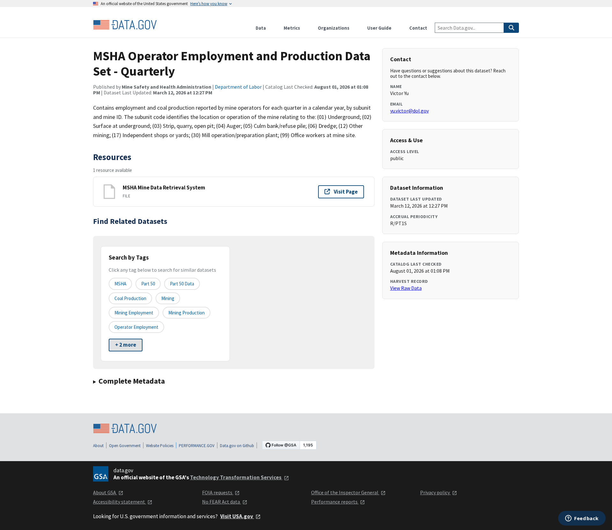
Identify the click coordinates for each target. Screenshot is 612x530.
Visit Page (346, 191)
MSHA (120, 284)
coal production (130, 298)
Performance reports (335, 501)
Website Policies (159, 445)
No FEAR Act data (221, 501)
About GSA (105, 492)
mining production (186, 313)
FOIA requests (217, 492)
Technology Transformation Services (236, 477)
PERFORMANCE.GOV (197, 445)
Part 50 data (182, 284)
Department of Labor (238, 87)
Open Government (125, 445)
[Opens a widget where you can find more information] (582, 519)
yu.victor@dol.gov (409, 110)
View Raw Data (406, 288)
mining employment (133, 313)
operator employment (136, 327)
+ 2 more (125, 344)
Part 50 (148, 284)
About (98, 445)
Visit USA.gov (237, 516)
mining (167, 298)
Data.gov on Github (237, 445)
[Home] (125, 25)
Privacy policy (435, 492)
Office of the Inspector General (345, 492)
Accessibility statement (119, 501)
